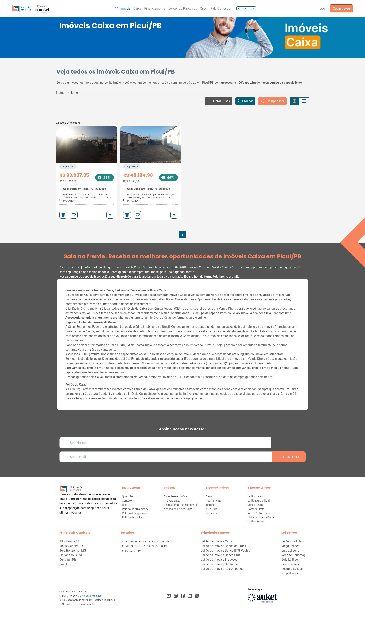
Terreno (210, 504)
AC (123, 541)
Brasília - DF (67, 564)
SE (131, 550)
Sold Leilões (289, 559)
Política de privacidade (135, 508)
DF (149, 541)
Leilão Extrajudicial (259, 500)
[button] (218, 101)
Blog (124, 504)
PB (136, 546)
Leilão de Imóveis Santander (220, 564)
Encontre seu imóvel (175, 496)
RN (157, 546)
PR (148, 546)
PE (140, 546)
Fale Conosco (220, 8)
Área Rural (212, 508)
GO (158, 541)
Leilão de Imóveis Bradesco (219, 559)
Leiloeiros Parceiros (182, 8)
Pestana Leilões (292, 569)
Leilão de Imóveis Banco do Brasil (223, 546)
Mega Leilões (290, 546)
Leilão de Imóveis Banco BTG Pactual (226, 550)
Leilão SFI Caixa (257, 521)
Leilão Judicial (256, 496)
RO (161, 546)
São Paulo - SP (69, 541)
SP (135, 550)
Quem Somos (130, 496)
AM (132, 541)
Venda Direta (255, 504)
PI (144, 546)
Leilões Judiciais (292, 541)
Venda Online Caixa (259, 513)
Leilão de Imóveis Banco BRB (220, 555)
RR (165, 546)
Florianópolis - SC (71, 555)
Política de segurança (134, 513)
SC (127, 550)
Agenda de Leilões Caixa (178, 508)
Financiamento (154, 8)
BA (140, 541)
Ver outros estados (91, 596)
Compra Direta (67, 166)
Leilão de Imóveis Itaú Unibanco (222, 569)
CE (145, 541)
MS (123, 546)
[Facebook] (169, 595)
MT (127, 546)
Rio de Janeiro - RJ (71, 546)
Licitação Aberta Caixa (261, 517)
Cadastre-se (341, 8)
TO (139, 550)
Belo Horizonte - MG (72, 550)
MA (163, 541)
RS (122, 550)
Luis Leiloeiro (290, 550)
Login (323, 8)
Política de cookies (133, 517)
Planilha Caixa (246, 8)
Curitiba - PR (67, 559)
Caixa (137, 8)
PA (132, 546)
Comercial (211, 513)
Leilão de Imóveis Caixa (216, 541)
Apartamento (213, 500)
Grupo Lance (289, 573)
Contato (127, 500)
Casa (209, 496)
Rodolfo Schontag (293, 555)
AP (136, 541)
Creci (203, 8)
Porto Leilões (290, 564)
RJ (153, 546)
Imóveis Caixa (172, 500)
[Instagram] (176, 595)
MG (167, 541)
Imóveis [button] (122, 8)
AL (127, 541)
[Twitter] (197, 595)
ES (153, 541)
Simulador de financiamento (180, 504)
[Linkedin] (190, 595)
